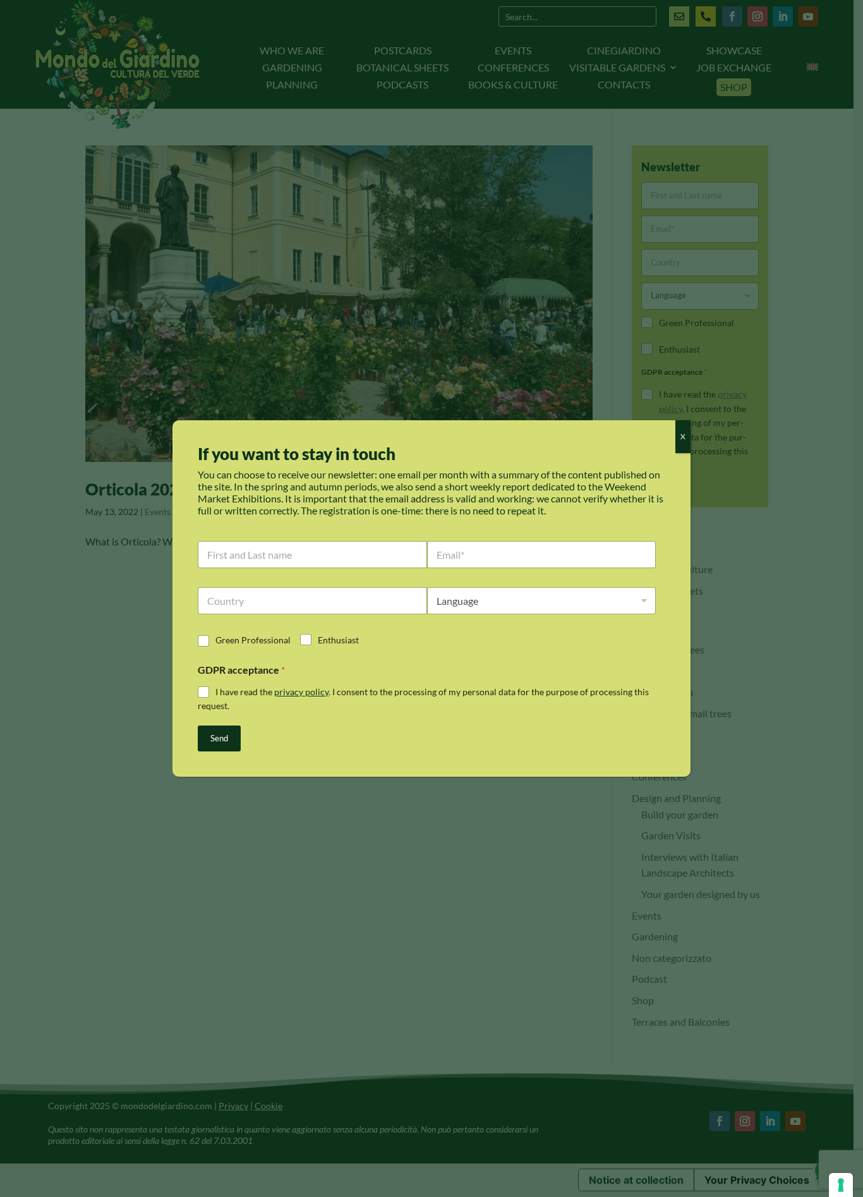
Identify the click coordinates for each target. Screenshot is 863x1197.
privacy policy (301, 691)
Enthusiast (338, 640)
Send (219, 738)
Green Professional (253, 640)
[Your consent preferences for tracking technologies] (841, 1185)
